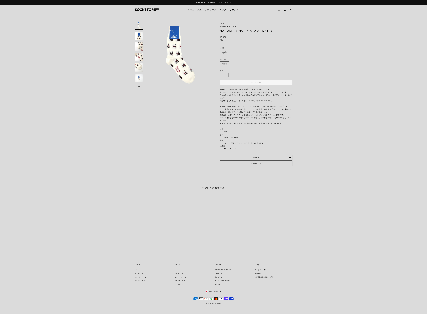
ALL (199, 9)
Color (223, 59)
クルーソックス (140, 281)
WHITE (224, 64)
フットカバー (139, 273)
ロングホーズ (179, 284)
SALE (191, 9)
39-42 (224, 52)
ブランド (234, 9)
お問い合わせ (256, 163)
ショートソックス (140, 277)
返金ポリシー (219, 277)
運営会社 (218, 284)
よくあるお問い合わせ (222, 281)
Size (222, 48)
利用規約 (258, 273)
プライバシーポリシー (262, 270)
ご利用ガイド (256, 157)
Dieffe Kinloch (228, 26)
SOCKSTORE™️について (223, 270)
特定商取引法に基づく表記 (264, 277)
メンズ (223, 9)
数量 (221, 71)
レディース (210, 9)
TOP (221, 23)
